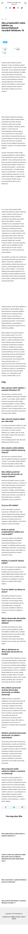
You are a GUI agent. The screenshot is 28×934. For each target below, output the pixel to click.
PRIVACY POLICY (15, 916)
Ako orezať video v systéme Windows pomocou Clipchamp (14, 881)
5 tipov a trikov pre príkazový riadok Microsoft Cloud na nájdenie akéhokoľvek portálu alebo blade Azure (14, 858)
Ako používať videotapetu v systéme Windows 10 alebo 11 (14, 902)
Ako (5, 42)
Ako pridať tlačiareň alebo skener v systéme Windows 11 (13, 835)
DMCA (23, 916)
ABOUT (14, 918)
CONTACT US (6, 916)
